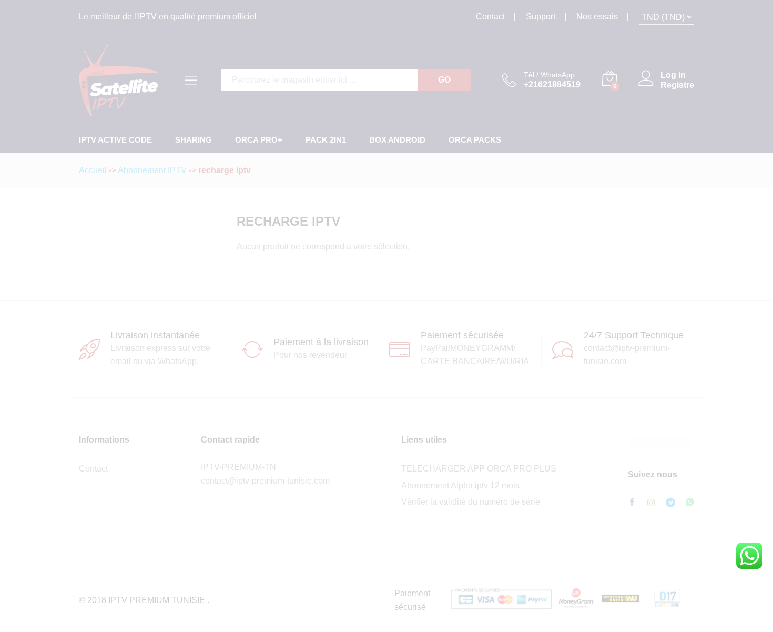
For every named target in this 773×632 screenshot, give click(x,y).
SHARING (193, 140)
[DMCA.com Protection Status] (659, 441)
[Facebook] (632, 503)
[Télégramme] (670, 502)
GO (444, 79)
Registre (677, 85)
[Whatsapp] (689, 502)
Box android (397, 140)
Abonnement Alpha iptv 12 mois (460, 485)
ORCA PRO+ (258, 140)
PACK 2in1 (326, 140)
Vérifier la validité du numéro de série (470, 501)
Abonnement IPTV (152, 170)
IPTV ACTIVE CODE (115, 140)
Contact (490, 16)
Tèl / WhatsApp (549, 75)
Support (540, 16)
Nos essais (597, 16)
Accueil (93, 170)
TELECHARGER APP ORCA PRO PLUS (478, 468)
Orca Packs (475, 140)
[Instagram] (651, 503)
